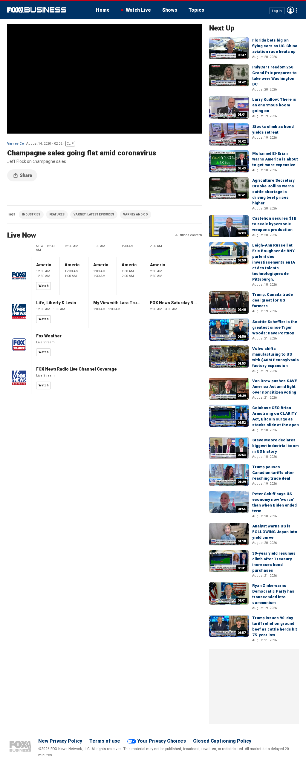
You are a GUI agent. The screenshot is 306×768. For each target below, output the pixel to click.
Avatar (290, 10)
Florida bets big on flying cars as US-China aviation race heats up (274, 46)
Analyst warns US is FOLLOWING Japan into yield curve (274, 532)
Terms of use (104, 741)
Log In (277, 11)
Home (103, 10)
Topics (196, 10)
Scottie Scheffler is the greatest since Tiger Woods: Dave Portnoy (274, 327)
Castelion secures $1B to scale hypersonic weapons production (274, 224)
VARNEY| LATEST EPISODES (94, 214)
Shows (169, 10)
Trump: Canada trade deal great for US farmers (272, 300)
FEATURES (57, 214)
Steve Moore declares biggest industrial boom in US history (275, 446)
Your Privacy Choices (161, 741)
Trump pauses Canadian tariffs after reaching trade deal (273, 473)
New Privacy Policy (60, 741)
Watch (44, 286)
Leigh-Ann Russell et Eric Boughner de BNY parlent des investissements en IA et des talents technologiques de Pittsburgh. (273, 262)
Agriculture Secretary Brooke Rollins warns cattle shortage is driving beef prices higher (273, 191)
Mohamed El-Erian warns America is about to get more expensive (275, 159)
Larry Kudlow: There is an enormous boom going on (274, 105)
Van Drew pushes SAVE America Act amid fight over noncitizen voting (274, 386)
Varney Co (15, 144)
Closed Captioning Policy (222, 741)
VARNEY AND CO (135, 214)
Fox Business (36, 10)
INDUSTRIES (31, 214)
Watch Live (138, 10)
